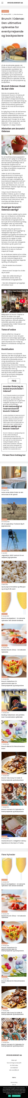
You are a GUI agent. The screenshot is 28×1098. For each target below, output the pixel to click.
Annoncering (14, 1082)
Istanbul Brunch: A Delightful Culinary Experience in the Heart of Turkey (13, 842)
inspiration (4, 488)
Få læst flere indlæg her (14, 455)
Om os (14, 1084)
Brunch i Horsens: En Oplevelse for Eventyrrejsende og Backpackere (12, 810)
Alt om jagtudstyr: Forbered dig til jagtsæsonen (12, 525)
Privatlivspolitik (16, 1095)
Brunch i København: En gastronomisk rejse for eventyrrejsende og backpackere (12, 683)
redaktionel (5, 11)
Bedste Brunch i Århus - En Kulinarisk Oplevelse (13, 651)
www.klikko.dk (15, 1070)
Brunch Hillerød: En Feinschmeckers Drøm (13, 747)
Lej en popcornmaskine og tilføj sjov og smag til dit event (13, 588)
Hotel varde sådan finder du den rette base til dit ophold (12, 493)
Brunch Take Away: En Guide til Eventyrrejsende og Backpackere (12, 779)
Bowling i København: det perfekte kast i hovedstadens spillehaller (12, 716)
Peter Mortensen (18, 14)
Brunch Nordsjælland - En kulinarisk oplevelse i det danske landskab (13, 619)
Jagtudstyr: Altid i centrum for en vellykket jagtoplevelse (12, 556)
